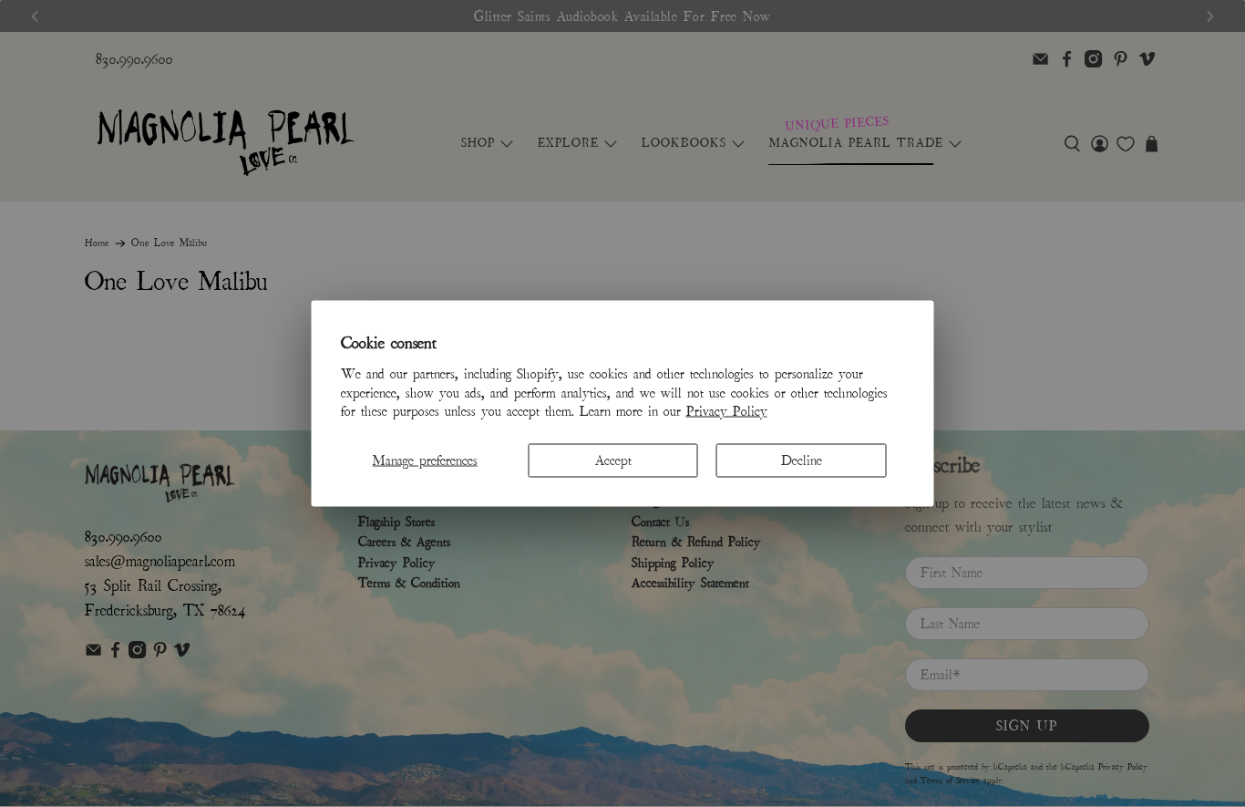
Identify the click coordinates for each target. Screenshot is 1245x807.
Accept (613, 460)
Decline (801, 460)
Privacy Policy (726, 411)
